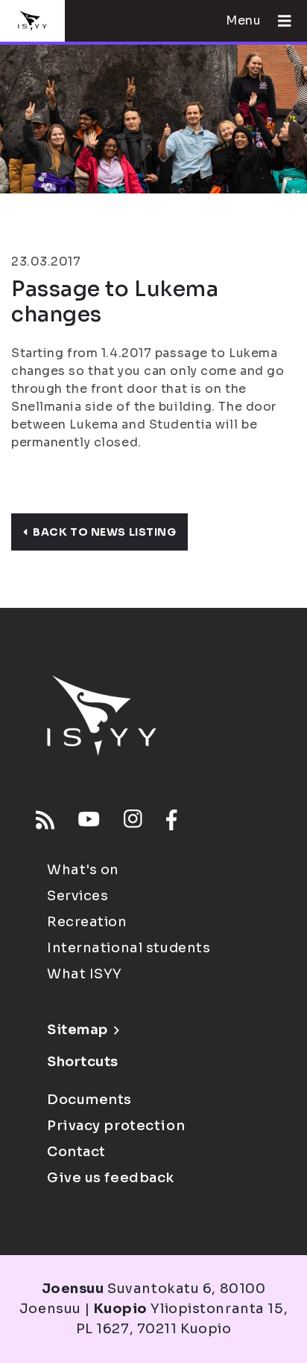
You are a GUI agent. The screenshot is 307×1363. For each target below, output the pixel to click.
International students (128, 948)
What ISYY (84, 974)
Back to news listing (104, 532)
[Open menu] (279, 21)
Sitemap (77, 1030)
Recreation (87, 922)
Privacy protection (116, 1125)
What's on (83, 870)
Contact (76, 1152)
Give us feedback (110, 1178)
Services (77, 896)
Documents (89, 1099)
